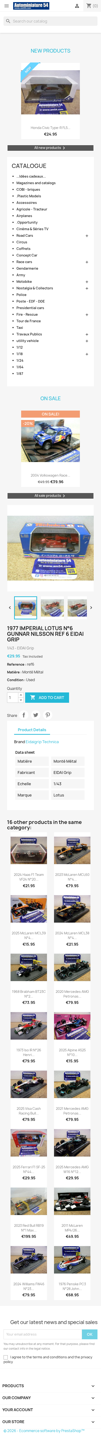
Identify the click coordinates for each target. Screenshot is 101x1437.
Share (23, 715)
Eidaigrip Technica (42, 741)
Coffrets (23, 248)
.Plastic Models (28, 196)
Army (20, 275)
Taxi (19, 327)
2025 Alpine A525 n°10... (72, 1052)
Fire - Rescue (27, 314)
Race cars (24, 262)
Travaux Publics (29, 334)
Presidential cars (30, 308)
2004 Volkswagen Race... (50, 475)
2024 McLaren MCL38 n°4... (72, 935)
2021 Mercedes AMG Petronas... (72, 1110)
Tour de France (28, 321)
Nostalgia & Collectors (34, 288)
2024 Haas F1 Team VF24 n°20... (29, 877)
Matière (13, 672)
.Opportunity (27, 222)
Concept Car (26, 255)
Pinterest (47, 715)
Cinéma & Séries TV (32, 229)
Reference (16, 664)
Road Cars (24, 235)
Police (21, 294)
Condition (15, 680)
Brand (19, 741)
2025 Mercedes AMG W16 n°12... (72, 1169)
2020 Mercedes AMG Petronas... (72, 993)
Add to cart (47, 697)
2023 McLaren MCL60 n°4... (72, 877)
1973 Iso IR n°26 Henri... (28, 1052)
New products (50, 50)
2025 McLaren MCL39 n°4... (29, 935)
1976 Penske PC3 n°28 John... (72, 1286)
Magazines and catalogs (36, 183)
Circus (21, 242)
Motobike (24, 281)
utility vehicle (27, 340)
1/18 (19, 354)
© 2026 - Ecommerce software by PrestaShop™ (44, 1430)
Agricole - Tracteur (31, 209)
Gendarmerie (27, 268)
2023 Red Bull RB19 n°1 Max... (29, 1227)
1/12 (19, 347)
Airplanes (24, 216)
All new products (50, 148)
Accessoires (26, 202)
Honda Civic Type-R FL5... (50, 127)
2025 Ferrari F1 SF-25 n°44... (29, 1169)
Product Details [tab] (32, 729)
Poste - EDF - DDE (30, 301)
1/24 (19, 360)
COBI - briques (28, 189)
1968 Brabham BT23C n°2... (29, 993)
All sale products (51, 496)
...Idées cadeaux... (31, 176)
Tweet (35, 715)
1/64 (19, 367)
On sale (50, 398)
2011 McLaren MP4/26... (72, 1227)
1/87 (19, 373)
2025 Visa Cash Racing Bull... (29, 1110)
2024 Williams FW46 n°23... (28, 1286)
